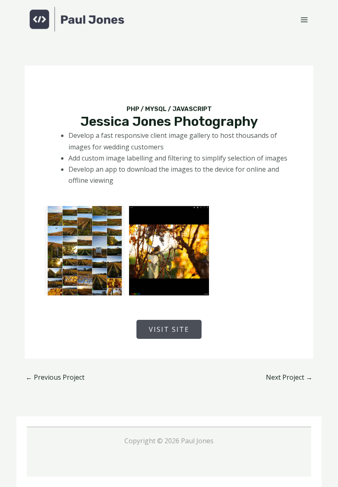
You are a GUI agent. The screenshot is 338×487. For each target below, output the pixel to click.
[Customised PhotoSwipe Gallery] (169, 250)
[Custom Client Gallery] (85, 250)
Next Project (289, 377)
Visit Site (169, 329)
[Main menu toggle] (304, 20)
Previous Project (55, 377)
